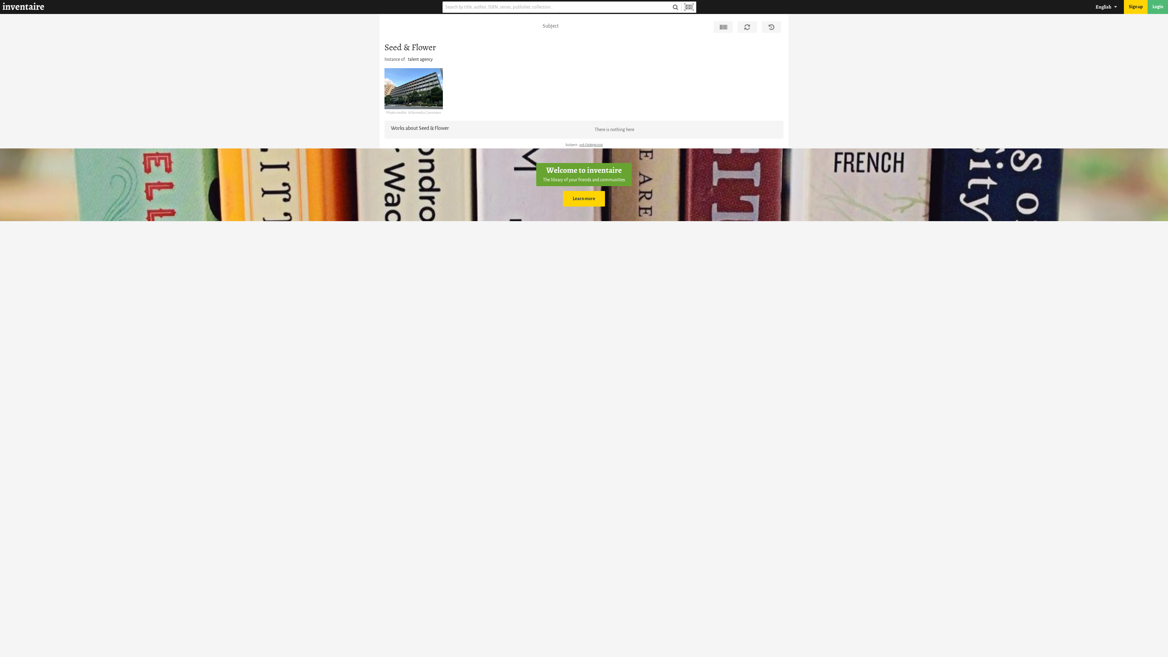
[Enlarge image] (413, 88)
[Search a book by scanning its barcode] (689, 7)
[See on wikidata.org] (723, 27)
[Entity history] (771, 27)
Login (1157, 7)
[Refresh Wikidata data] (747, 27)
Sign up (1136, 7)
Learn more (584, 199)
